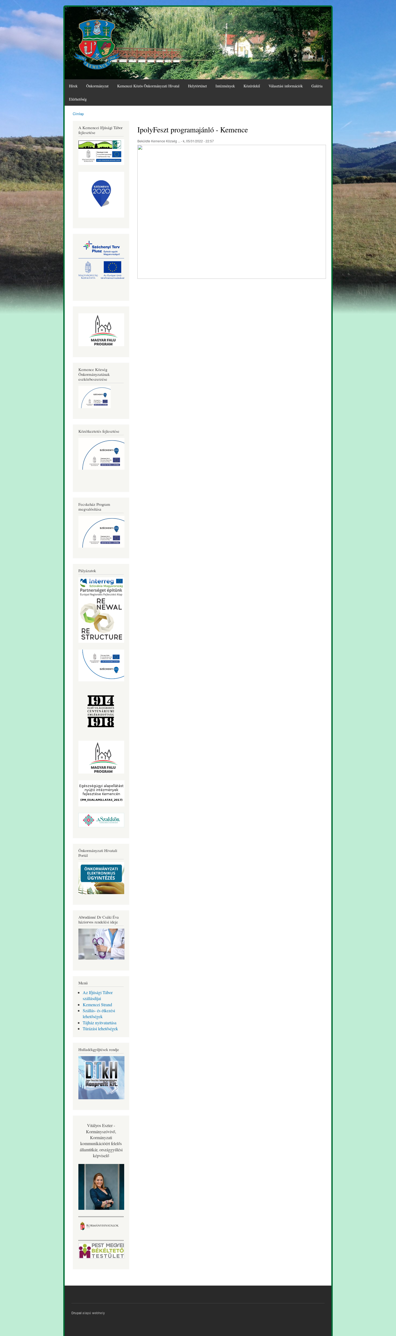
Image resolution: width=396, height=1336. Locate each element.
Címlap (78, 113)
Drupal (76, 1312)
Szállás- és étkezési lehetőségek (99, 1013)
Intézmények (225, 85)
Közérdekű (252, 85)
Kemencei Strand (97, 1004)
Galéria (316, 85)
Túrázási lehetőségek (100, 1028)
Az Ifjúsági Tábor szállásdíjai (98, 995)
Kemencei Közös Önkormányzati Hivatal (148, 85)
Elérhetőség (78, 99)
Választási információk (286, 85)
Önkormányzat (97, 85)
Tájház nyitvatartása (99, 1022)
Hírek (73, 85)
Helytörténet (197, 85)
